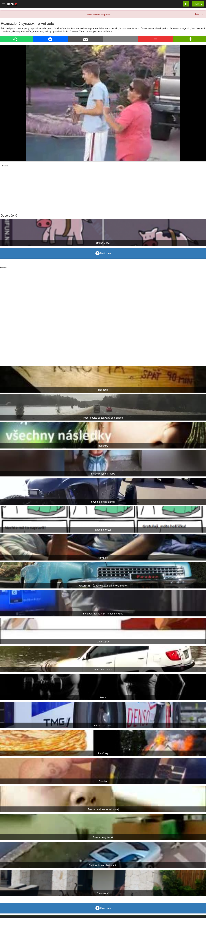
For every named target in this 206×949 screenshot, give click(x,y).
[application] (103, 103)
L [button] (185, 3)
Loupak (12, 4)
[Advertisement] (90, 188)
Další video (105, 252)
